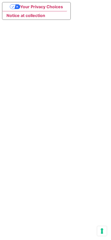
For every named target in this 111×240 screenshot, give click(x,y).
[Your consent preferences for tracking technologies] (102, 231)
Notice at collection (25, 15)
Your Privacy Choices (41, 6)
